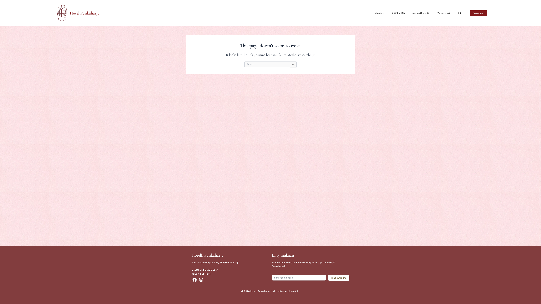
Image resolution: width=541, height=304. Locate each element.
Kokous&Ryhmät (420, 13)
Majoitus (379, 13)
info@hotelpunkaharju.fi (205, 270)
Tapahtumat (443, 13)
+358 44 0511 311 (201, 273)
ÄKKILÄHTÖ (398, 13)
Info (460, 13)
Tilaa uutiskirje (338, 277)
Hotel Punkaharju (85, 13)
